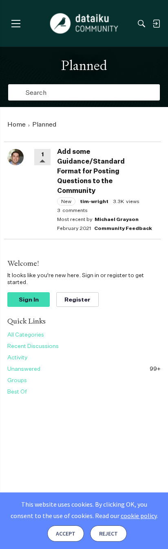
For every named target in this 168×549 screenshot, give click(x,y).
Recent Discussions (33, 345)
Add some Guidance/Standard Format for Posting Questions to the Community (91, 171)
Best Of (17, 391)
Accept (65, 533)
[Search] (141, 24)
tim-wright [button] (94, 201)
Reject (108, 533)
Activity (17, 357)
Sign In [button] (29, 299)
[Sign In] (156, 24)
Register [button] (77, 299)
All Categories (25, 334)
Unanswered (84, 368)
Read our (126, 516)
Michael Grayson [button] (117, 219)
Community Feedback (123, 228)
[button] (15, 157)
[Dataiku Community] (84, 24)
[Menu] (15, 23)
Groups (17, 379)
